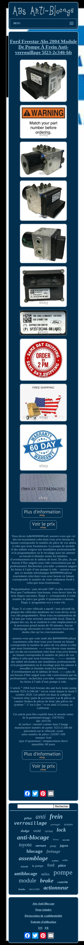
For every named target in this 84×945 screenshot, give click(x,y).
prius (28, 818)
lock (61, 830)
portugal (55, 824)
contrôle (62, 882)
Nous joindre (43, 909)
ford (50, 865)
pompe (63, 872)
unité (37, 831)
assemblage (33, 858)
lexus (56, 839)
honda (22, 889)
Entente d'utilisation (43, 921)
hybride (24, 866)
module (27, 880)
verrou (49, 831)
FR (47, 927)
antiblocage (25, 873)
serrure (41, 845)
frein (56, 816)
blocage (35, 851)
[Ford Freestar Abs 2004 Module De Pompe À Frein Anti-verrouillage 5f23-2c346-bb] (43, 81)
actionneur (56, 888)
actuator (68, 824)
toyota (25, 844)
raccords (34, 889)
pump (53, 846)
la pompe (37, 865)
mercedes (66, 840)
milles (65, 860)
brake (47, 880)
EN (40, 927)
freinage (53, 851)
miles (45, 874)
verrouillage (30, 823)
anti (41, 816)
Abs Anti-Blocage (43, 903)
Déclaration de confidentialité (43, 915)
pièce (62, 865)
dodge (25, 831)
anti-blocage (33, 837)
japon (64, 845)
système (55, 860)
